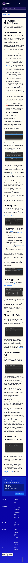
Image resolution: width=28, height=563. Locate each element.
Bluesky (15, 535)
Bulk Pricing (16, 510)
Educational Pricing (17, 509)
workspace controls (8, 285)
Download (16, 499)
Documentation (17, 512)
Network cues (18, 245)
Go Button (16, 525)
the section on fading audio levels (12, 173)
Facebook (16, 537)
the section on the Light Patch (11, 177)
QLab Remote (16, 524)
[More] (24, 3)
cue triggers (15, 283)
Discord (15, 529)
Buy (15, 502)
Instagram (16, 532)
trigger (11, 231)
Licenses (16, 549)
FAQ (15, 506)
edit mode (8, 125)
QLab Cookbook (17, 515)
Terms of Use (16, 517)
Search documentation (10, 8)
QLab (15, 522)
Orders (15, 547)
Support (15, 514)
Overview (16, 501)
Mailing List (16, 542)
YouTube (15, 534)
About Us (16, 544)
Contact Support (19, 493)
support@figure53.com (9, 471)
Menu (6, 11)
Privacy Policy (16, 519)
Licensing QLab (17, 507)
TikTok (15, 530)
